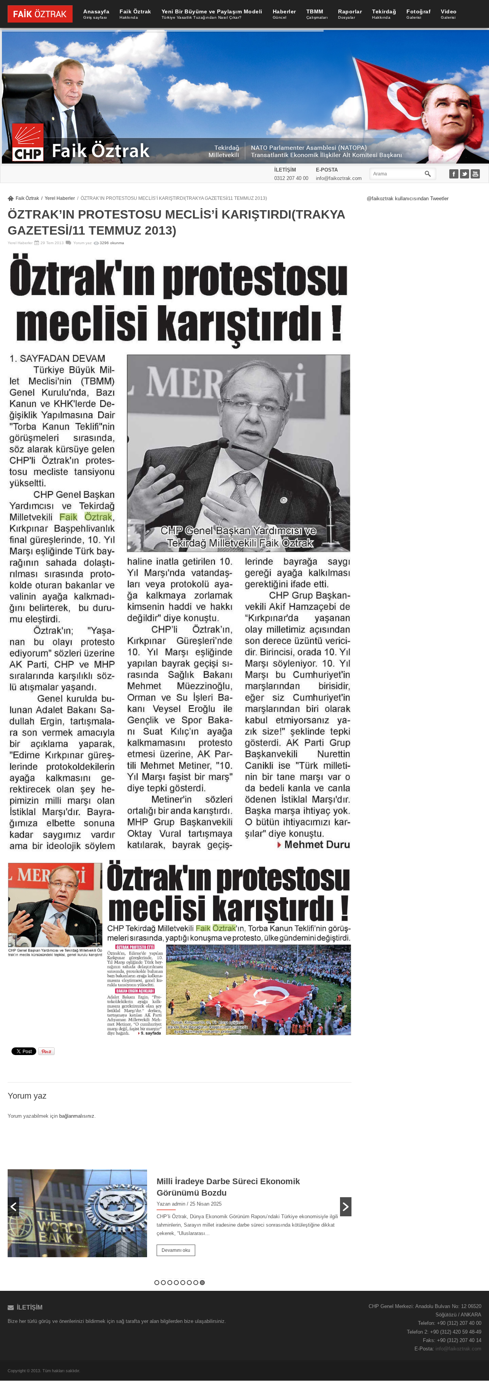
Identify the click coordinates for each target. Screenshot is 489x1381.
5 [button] (182, 1282)
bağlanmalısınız (76, 1116)
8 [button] (202, 1282)
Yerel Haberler (60, 198)
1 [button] (156, 1282)
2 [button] (163, 1282)
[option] (179, 1201)
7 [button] (195, 1282)
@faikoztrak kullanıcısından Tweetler (408, 198)
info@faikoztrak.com (458, 1349)
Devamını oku (176, 1250)
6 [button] (189, 1282)
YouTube (476, 174)
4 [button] (176, 1282)
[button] (13, 1206)
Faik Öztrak (27, 198)
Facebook (454, 174)
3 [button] (169, 1282)
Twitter (465, 174)
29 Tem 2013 (52, 243)
